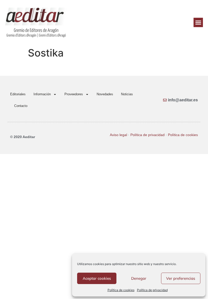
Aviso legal (118, 135)
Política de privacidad (152, 290)
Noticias (127, 94)
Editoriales (18, 94)
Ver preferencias (180, 278)
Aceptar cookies (97, 278)
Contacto (20, 106)
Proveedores (73, 94)
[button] (198, 22)
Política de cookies (121, 290)
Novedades (105, 94)
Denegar (138, 278)
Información (42, 94)
